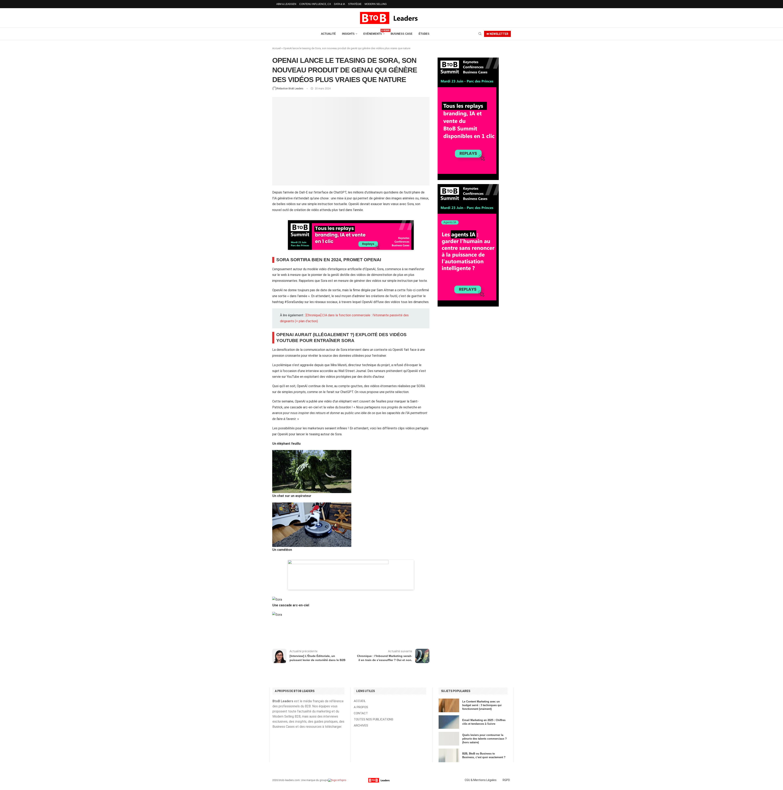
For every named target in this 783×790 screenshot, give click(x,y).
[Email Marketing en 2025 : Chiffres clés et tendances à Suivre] (449, 722)
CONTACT (361, 713)
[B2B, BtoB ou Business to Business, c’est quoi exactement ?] (449, 755)
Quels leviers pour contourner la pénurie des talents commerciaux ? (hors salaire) (484, 738)
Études (424, 33)
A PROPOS (361, 707)
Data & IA (339, 4)
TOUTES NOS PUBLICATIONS (373, 719)
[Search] (480, 34)
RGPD (506, 780)
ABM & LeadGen (286, 4)
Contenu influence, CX (315, 4)
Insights (348, 33)
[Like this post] (307, 633)
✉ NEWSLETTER (497, 34)
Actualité (328, 33)
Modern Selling (376, 4)
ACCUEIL (360, 701)
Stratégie (355, 4)
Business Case (402, 33)
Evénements (374, 32)
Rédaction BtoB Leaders (290, 88)
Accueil (276, 48)
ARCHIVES (361, 725)
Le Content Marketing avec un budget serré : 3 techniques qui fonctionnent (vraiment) (482, 705)
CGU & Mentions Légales (481, 780)
